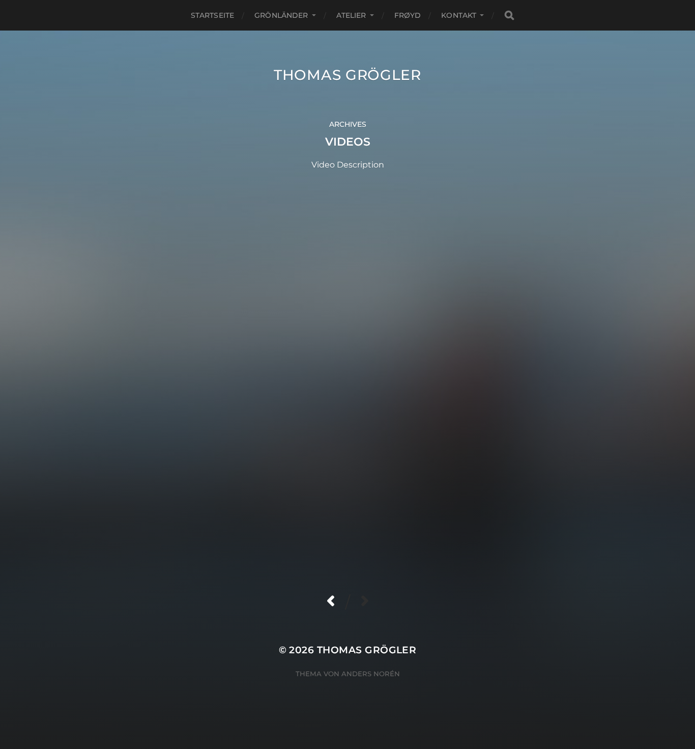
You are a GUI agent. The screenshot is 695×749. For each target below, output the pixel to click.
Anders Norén (370, 674)
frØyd (407, 15)
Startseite (212, 15)
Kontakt (458, 15)
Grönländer (281, 15)
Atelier (351, 15)
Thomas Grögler (347, 75)
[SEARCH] (509, 15)
